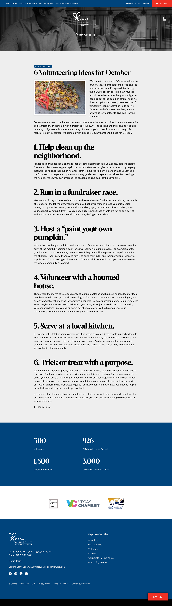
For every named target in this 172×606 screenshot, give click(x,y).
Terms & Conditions (61, 584)
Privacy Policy (44, 584)
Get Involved (95, 544)
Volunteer (163, 3)
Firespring (85, 584)
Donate (146, 3)
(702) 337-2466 (24, 555)
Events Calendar (133, 3)
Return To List (43, 407)
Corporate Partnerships (101, 558)
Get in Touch (15, 561)
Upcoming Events (97, 562)
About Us (93, 540)
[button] (164, 19)
